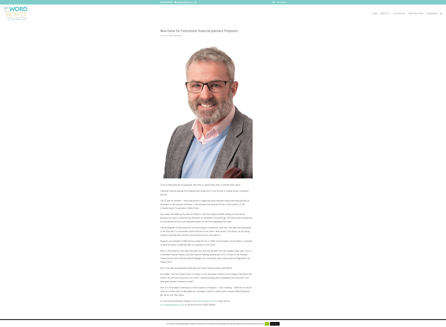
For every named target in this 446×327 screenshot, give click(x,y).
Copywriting (399, 14)
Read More (274, 324)
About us (384, 14)
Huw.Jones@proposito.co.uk (172, 304)
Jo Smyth (165, 36)
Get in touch (281, 2)
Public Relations (415, 14)
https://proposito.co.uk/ (207, 300)
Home (375, 14)
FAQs (273, 2)
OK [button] (267, 324)
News (180, 36)
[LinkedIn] (195, 2)
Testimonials (432, 14)
